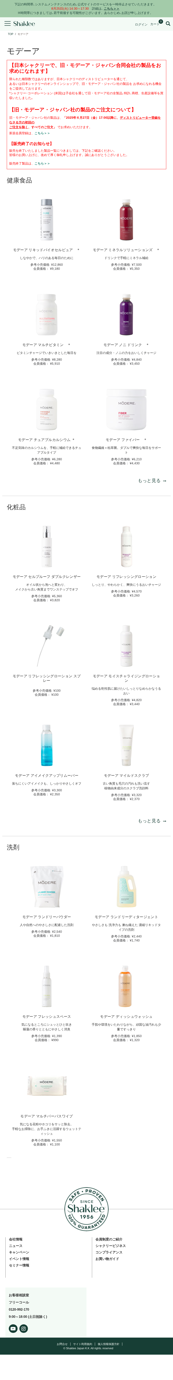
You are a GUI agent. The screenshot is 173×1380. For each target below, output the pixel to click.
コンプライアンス (109, 1252)
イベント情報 (19, 1259)
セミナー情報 (19, 1265)
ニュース (16, 1246)
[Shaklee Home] (24, 24)
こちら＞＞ (42, 133)
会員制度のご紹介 (109, 1239)
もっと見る (149, 480)
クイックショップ (46, 238)
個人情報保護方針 (108, 1344)
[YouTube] (13, 1328)
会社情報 (16, 1239)
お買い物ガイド (107, 1259)
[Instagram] (23, 1328)
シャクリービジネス (111, 1246)
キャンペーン (19, 1252)
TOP (10, 34)
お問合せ (62, 1344)
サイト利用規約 (82, 1344)
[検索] (168, 24)
